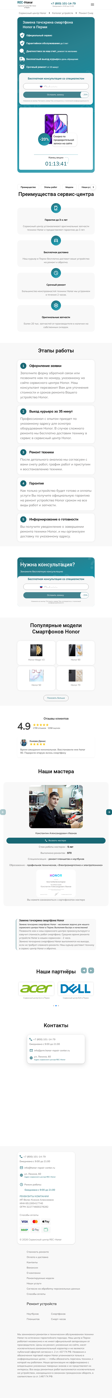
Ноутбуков (33, 1313)
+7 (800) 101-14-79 (63, 3)
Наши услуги (34, 1283)
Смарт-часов (58, 1319)
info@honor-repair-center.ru (39, 1167)
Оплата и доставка (37, 1257)
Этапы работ (50, 187)
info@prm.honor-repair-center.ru (52, 1050)
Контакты (32, 1262)
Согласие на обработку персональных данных (53, 1288)
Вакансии (32, 1267)
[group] (36, 990)
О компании (34, 1272)
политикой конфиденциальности (77, 101)
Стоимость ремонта (38, 1251)
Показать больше (56, 698)
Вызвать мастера (57, 840)
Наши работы (89, 187)
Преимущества (28, 187)
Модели (69, 187)
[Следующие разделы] (93, 187)
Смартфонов (58, 1313)
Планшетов (33, 1319)
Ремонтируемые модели (40, 1278)
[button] (109, 812)
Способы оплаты (36, 1293)
